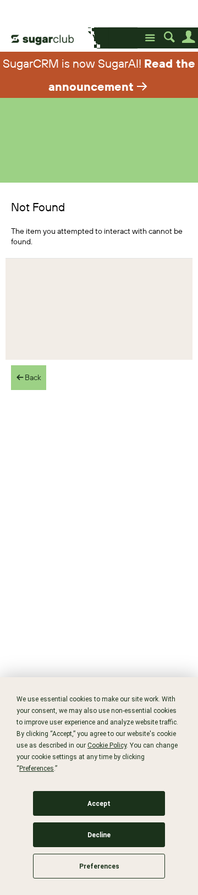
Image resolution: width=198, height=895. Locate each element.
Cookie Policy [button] (107, 745)
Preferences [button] (36, 768)
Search (169, 37)
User (188, 37)
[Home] (51, 38)
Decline (99, 835)
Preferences (99, 866)
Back (32, 377)
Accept (99, 804)
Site (150, 38)
